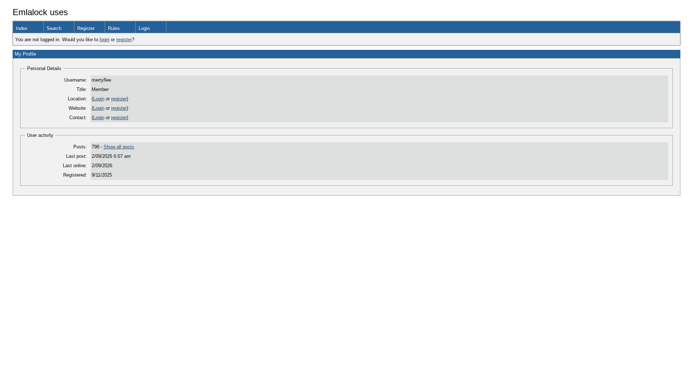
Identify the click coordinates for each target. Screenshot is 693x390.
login (104, 39)
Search (54, 28)
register (124, 39)
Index (21, 28)
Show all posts (119, 147)
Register (86, 28)
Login (144, 28)
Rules (114, 28)
